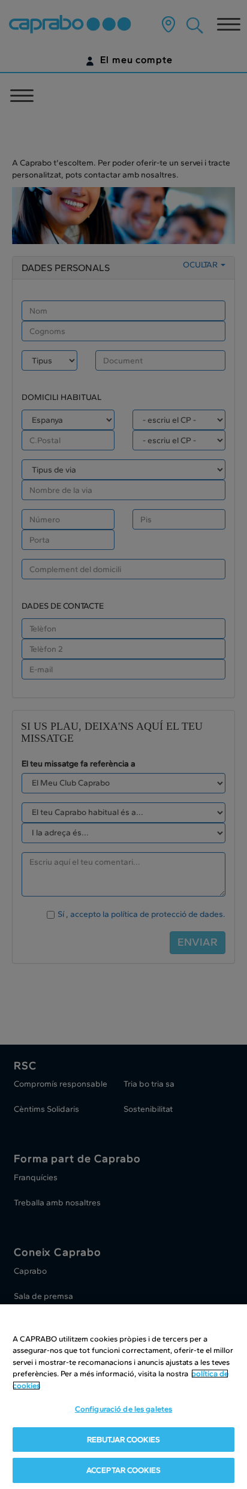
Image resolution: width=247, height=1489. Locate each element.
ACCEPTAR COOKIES (123, 1470)
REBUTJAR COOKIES (123, 1439)
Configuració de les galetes (124, 1408)
